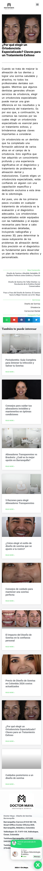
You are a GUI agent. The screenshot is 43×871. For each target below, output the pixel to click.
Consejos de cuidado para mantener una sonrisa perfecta (19, 592)
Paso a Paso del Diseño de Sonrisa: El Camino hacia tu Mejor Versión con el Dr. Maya (21, 294)
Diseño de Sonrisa (32, 304)
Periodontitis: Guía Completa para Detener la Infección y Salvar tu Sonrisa (20, 362)
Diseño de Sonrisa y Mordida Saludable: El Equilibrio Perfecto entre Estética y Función (23, 274)
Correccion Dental (32, 311)
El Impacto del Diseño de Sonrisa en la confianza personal (18, 637)
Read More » (10, 372)
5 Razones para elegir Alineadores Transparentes (20, 502)
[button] (37, 4)
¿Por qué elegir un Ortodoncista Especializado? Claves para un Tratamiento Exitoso (20, 731)
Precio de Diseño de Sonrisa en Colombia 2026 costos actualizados (20, 683)
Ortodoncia (35, 307)
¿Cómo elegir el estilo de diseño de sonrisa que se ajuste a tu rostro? (18, 546)
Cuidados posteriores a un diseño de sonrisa (19, 776)
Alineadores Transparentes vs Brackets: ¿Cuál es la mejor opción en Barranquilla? (21, 457)
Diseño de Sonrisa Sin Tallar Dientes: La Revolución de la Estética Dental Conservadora (24, 284)
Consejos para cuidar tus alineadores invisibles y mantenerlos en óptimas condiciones (18, 410)
